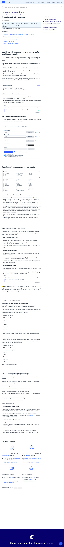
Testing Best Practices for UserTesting (12, 14)
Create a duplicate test (50, 29)
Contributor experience (8, 41)
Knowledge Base (41, 2)
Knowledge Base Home (7, 11)
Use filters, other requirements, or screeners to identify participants (18, 34)
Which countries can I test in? (10, 462)
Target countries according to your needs (12, 36)
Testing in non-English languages (52, 23)
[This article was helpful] (20, 488)
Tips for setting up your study (10, 39)
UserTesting (17, 11)
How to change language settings (11, 43)
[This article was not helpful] (16, 488)
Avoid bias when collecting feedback (53, 21)
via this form (31, 415)
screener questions (9, 58)
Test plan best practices (50, 19)
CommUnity (59, 2)
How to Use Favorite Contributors (31, 462)
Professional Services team (29, 481)
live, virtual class (10, 477)
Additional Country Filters (31, 197)
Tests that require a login (50, 32)
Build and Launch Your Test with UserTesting (13, 12)
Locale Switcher (10, 389)
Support (53, 2)
